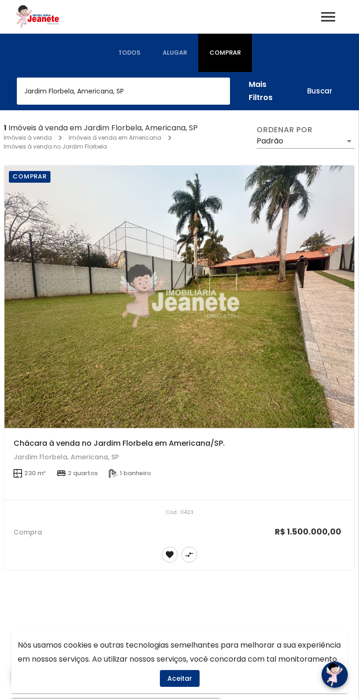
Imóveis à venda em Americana (115, 138)
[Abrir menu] (328, 17)
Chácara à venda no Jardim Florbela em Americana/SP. (119, 443)
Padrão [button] (270, 141)
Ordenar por (285, 130)
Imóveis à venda (28, 138)
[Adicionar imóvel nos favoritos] (170, 555)
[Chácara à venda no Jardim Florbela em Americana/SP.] (179, 296)
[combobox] (123, 91)
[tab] (129, 53)
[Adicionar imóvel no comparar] (189, 555)
